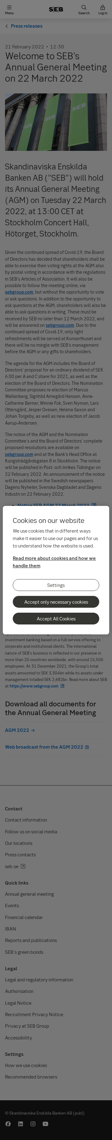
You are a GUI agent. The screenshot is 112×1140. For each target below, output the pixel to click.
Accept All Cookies (56, 618)
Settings (56, 585)
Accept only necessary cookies (56, 602)
